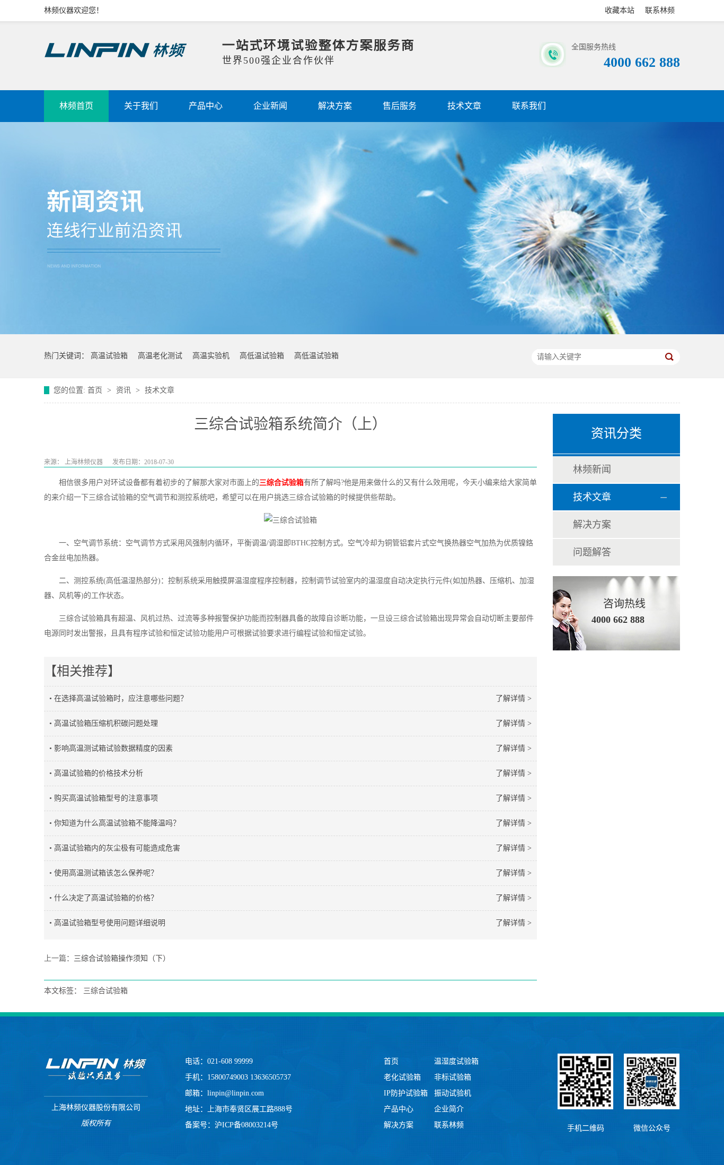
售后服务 (400, 105)
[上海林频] (115, 58)
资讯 (124, 390)
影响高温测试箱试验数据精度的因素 (113, 748)
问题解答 (592, 552)
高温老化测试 (160, 356)
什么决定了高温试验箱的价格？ (106, 898)
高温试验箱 (109, 356)
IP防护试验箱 (406, 1093)
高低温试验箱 (262, 356)
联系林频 (660, 10)
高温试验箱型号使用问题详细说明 (109, 923)
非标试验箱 (452, 1077)
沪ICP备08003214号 (246, 1125)
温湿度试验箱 (456, 1061)
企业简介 (449, 1109)
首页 (95, 390)
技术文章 (464, 105)
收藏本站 (619, 10)
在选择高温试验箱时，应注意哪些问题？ (121, 698)
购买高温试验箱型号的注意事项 (106, 798)
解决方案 (335, 105)
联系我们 (529, 105)
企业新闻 (270, 105)
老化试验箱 (402, 1077)
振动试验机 (452, 1093)
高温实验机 (210, 356)
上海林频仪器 (84, 462)
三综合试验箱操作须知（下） (122, 958)
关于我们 (141, 105)
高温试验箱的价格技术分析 (98, 773)
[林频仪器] (96, 1069)
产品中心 (206, 105)
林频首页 (76, 105)
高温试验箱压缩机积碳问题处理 (106, 723)
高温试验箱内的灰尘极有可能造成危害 (117, 848)
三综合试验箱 (281, 482)
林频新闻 (592, 469)
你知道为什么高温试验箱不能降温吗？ (117, 823)
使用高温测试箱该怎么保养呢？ (106, 873)
